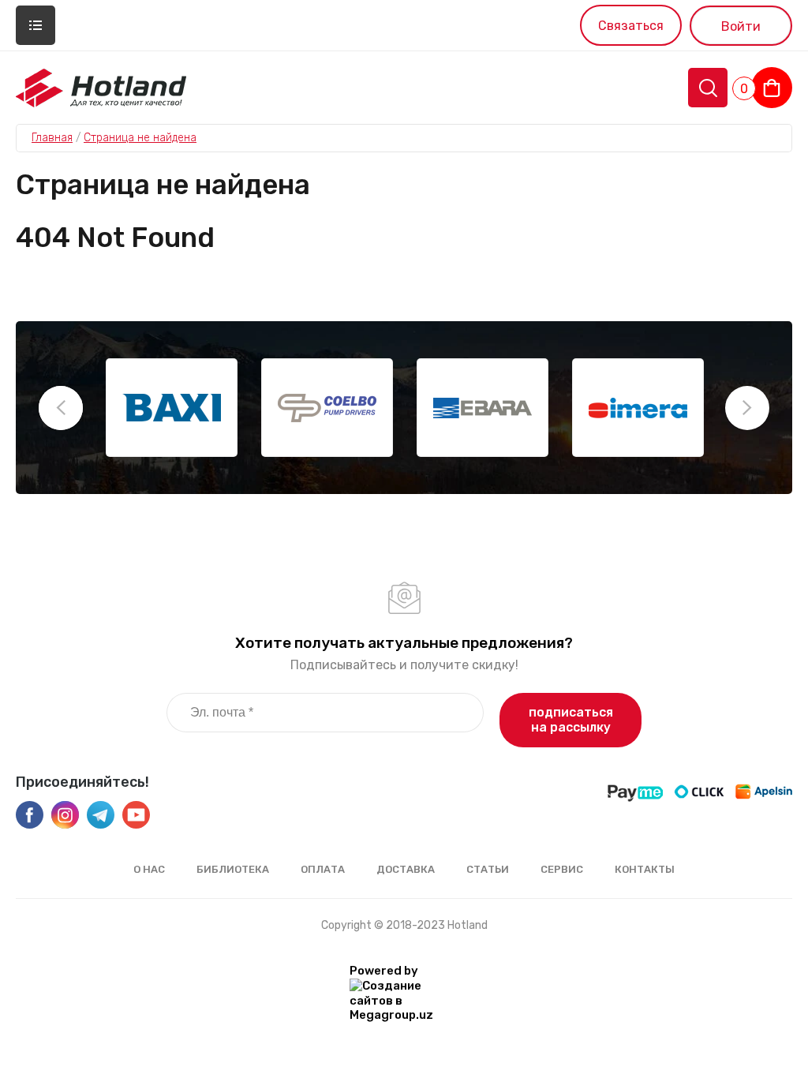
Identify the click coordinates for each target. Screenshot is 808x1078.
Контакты (645, 869)
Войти (741, 26)
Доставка (405, 869)
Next (747, 408)
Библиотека (232, 869)
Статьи (487, 869)
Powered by (384, 971)
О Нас (149, 869)
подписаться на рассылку (571, 720)
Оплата (323, 869)
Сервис (562, 869)
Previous (61, 408)
